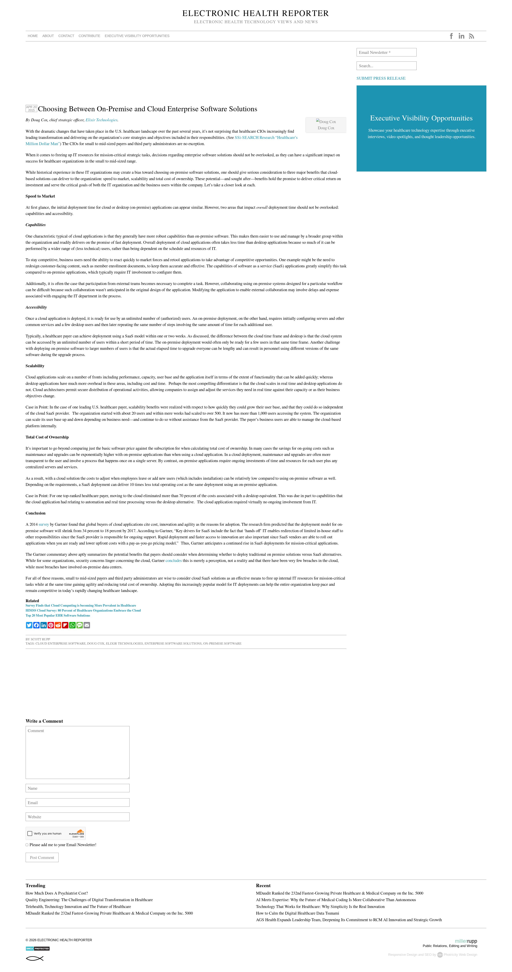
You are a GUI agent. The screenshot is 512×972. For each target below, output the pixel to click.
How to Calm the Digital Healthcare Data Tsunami (297, 913)
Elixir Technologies (101, 119)
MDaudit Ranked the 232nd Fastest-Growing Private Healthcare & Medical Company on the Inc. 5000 (109, 913)
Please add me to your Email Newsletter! (62, 844)
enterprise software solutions (173, 643)
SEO (428, 955)
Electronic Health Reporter (256, 12)
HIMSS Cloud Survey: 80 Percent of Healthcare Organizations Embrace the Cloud (83, 610)
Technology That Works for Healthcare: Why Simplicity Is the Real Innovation (320, 906)
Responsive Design (402, 955)
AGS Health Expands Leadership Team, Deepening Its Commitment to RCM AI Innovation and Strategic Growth (349, 919)
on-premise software (222, 643)
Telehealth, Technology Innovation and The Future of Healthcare (78, 906)
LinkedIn (461, 36)
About (48, 36)
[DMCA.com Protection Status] (38, 950)
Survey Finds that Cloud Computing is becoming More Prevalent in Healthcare (81, 605)
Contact (66, 36)
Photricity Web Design (460, 955)
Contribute (89, 36)
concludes (174, 560)
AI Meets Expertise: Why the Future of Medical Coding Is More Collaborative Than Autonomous (336, 899)
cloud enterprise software (61, 643)
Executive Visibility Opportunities (137, 36)
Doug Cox (95, 643)
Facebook (451, 36)
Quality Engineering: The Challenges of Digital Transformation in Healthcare (89, 899)
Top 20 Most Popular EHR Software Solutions (58, 615)
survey (44, 524)
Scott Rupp (40, 639)
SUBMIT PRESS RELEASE (381, 78)
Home (33, 36)
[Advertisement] (146, 76)
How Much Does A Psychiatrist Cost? (57, 893)
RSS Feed (471, 36)
